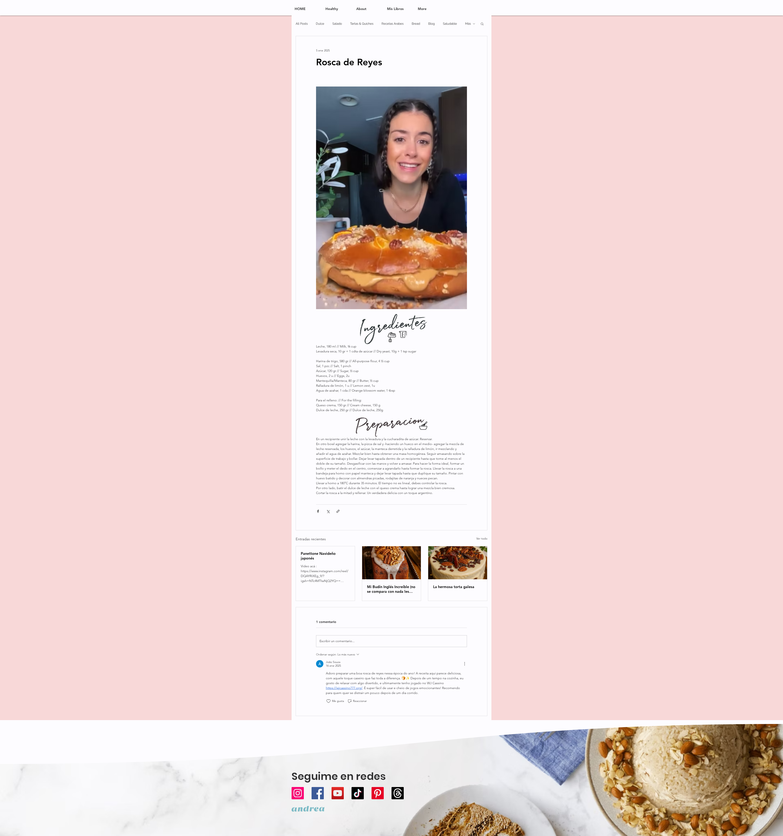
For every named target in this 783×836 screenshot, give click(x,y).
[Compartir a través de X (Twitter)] (328, 511)
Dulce (320, 24)
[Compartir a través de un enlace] (338, 511)
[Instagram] (298, 793)
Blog (431, 24)
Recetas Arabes (393, 24)
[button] (482, 23)
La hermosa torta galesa (453, 586)
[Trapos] (398, 793)
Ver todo (481, 538)
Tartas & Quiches (361, 24)
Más (468, 24)
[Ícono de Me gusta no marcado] (328, 701)
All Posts (302, 24)
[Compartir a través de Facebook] (318, 511)
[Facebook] (318, 793)
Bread (416, 24)
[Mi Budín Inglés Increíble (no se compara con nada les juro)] (391, 562)
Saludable (450, 24)
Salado (337, 24)
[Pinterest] (378, 793)
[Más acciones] (464, 663)
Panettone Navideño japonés (318, 556)
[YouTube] (338, 793)
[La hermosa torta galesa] (457, 562)
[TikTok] (358, 793)
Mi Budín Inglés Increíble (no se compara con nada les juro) (391, 589)
